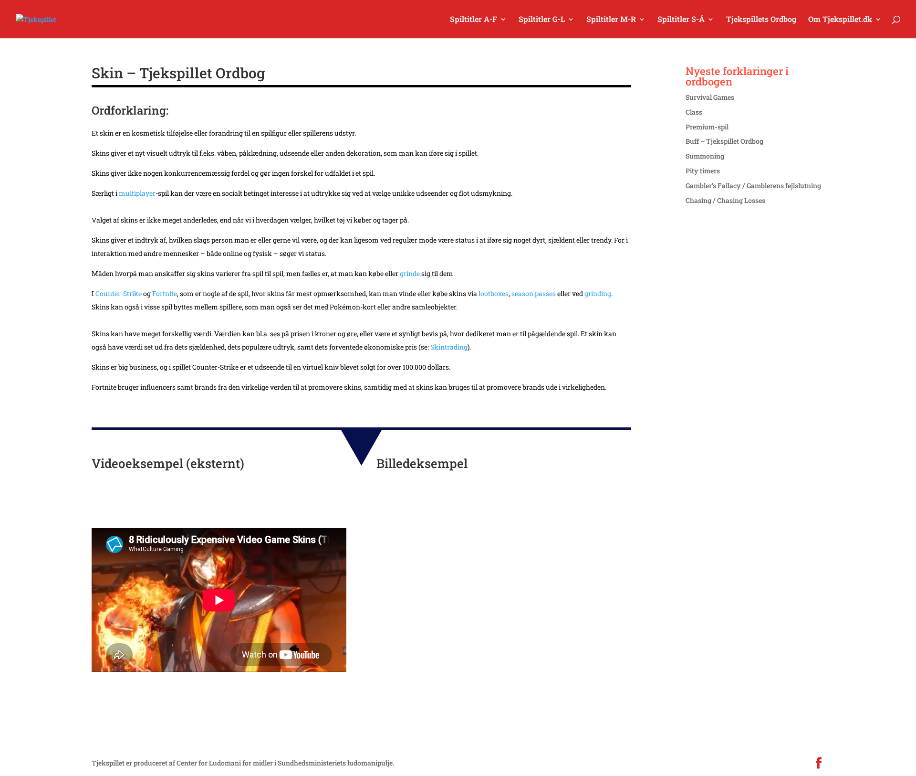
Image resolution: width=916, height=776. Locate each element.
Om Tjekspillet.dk (840, 20)
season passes (533, 293)
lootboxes (494, 293)
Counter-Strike (118, 293)
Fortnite (164, 293)
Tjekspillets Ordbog (761, 20)
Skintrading (449, 346)
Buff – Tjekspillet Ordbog (724, 141)
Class (694, 112)
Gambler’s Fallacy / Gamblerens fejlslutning (753, 185)
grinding (597, 293)
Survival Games (710, 97)
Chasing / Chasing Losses (725, 200)
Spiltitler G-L (542, 20)
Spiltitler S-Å (681, 20)
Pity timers (703, 170)
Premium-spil (707, 126)
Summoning (705, 155)
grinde (410, 273)
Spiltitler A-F (473, 20)
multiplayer (137, 193)
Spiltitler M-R (611, 20)
